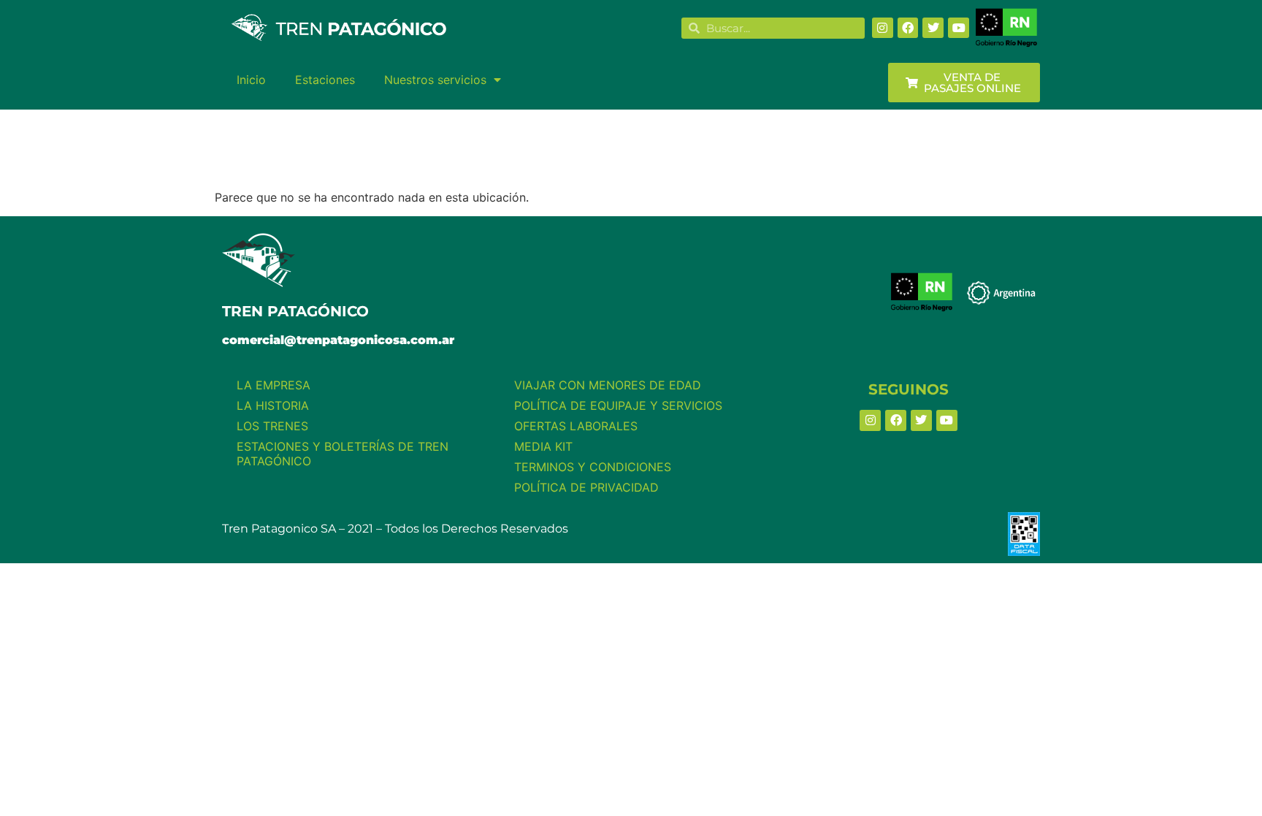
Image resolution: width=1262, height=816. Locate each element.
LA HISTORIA (273, 405)
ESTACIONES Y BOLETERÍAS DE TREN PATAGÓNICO (342, 453)
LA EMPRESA (273, 385)
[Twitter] (933, 28)
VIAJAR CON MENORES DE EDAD (607, 385)
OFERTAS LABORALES (576, 426)
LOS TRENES (272, 426)
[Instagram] (882, 28)
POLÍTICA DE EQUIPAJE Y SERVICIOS (618, 405)
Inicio (251, 79)
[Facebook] (908, 28)
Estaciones (325, 79)
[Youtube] (958, 28)
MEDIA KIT (543, 446)
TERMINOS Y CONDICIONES (592, 467)
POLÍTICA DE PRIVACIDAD (586, 487)
